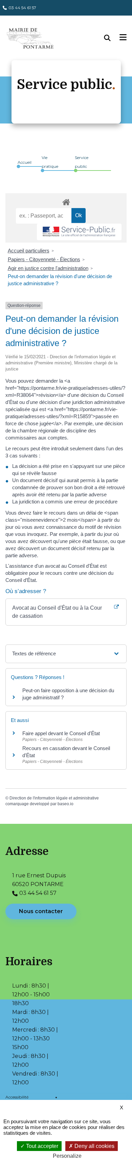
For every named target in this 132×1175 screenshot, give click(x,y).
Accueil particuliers (28, 250)
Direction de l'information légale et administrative (54, 798)
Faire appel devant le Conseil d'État (61, 733)
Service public (81, 162)
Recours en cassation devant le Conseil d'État (66, 751)
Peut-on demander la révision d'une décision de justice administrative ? (60, 279)
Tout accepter (41, 1146)
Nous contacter (41, 911)
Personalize (67, 1156)
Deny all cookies (93, 1146)
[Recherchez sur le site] (112, 37)
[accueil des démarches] (66, 201)
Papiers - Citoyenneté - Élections (44, 259)
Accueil (24, 162)
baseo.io (65, 803)
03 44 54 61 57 (22, 7)
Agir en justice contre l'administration (48, 268)
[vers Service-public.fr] (79, 232)
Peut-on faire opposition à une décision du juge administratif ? (68, 693)
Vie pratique (50, 162)
